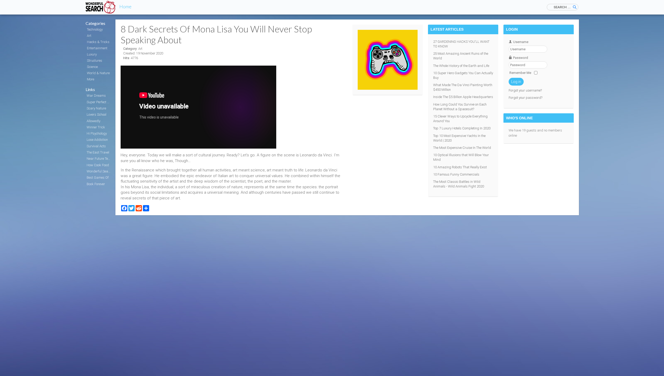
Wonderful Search (99, 171)
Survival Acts (96, 146)
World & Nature (98, 73)
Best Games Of (98, 177)
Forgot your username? (525, 90)
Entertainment (97, 48)
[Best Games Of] (388, 88)
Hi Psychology (97, 133)
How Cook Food (98, 165)
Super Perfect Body (99, 102)
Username (520, 42)
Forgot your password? (525, 98)
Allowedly (93, 121)
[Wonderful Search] (101, 7)
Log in (516, 82)
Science (92, 67)
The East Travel (98, 152)
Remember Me (520, 72)
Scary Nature (96, 108)
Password (520, 58)
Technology (95, 29)
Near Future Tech (99, 159)
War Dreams (96, 96)
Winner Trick (96, 127)
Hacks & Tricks (98, 42)
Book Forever (96, 184)
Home (125, 6)
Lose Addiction (97, 140)
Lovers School (96, 114)
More (90, 79)
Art (89, 36)
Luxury (92, 54)
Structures (94, 60)
